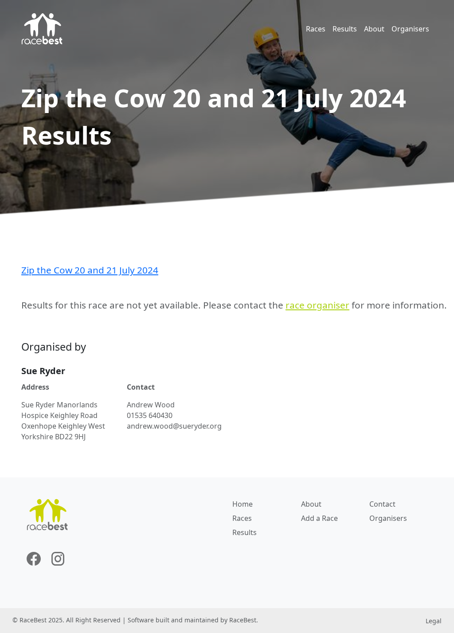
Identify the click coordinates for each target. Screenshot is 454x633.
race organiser (317, 305)
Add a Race (319, 518)
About (374, 29)
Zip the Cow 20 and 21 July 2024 (89, 270)
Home (242, 504)
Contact (382, 504)
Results (345, 29)
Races (315, 29)
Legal (434, 621)
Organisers (410, 29)
